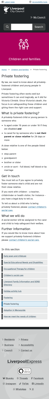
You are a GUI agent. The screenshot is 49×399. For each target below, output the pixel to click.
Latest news (10, 2)
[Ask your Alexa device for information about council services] (24, 371)
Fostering (8, 297)
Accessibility (27, 345)
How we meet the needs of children (20, 316)
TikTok (25, 383)
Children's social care (13, 275)
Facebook (39, 378)
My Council (39, 17)
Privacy (24, 339)
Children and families (20, 69)
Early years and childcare (15, 256)
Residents (9, 339)
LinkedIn (39, 383)
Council (8, 350)
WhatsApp (21, 389)
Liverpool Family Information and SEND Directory (22, 283)
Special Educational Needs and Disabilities (23, 262)
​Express (24, 361)
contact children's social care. (24, 240)
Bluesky (10, 378)
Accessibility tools (39, 2)
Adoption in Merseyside (14, 310)
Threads (23, 378)
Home (4, 69)
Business (9, 345)
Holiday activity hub (12, 291)
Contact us (26, 350)
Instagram (11, 383)
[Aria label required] (24, 45)
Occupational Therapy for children (19, 269)
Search (39, 27)
